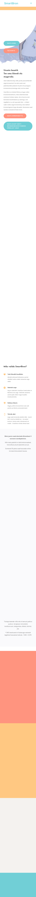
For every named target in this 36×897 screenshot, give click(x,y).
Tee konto (11, 50)
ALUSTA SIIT (18, 182)
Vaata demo (11, 43)
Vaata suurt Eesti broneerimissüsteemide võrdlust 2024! (16, 126)
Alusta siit (18, 481)
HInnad (18, 295)
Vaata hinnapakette (15, 116)
